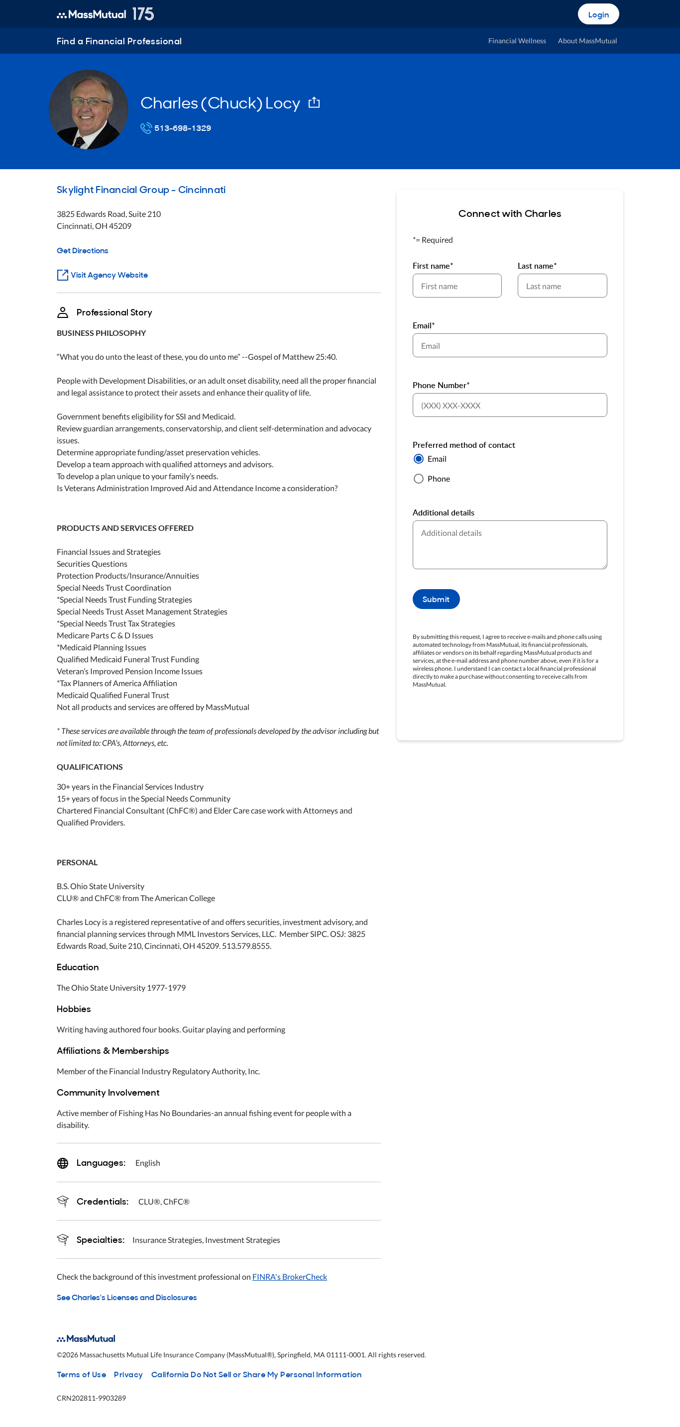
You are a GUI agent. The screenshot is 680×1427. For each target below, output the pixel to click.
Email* (424, 325)
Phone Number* (441, 385)
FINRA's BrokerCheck (289, 1276)
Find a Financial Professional (119, 40)
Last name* (537, 265)
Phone (439, 478)
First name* (433, 265)
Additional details (443, 512)
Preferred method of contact (464, 444)
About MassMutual (587, 40)
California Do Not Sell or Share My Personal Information (256, 1374)
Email (437, 458)
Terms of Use (81, 1374)
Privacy (128, 1374)
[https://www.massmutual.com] (105, 13)
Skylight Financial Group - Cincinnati (141, 188)
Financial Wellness (517, 40)
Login (598, 14)
